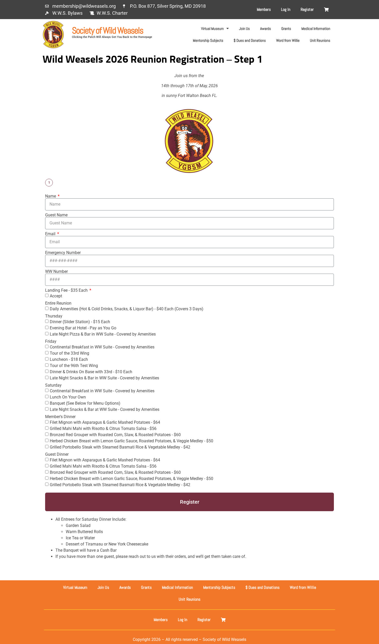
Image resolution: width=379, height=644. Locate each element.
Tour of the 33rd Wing (69, 352)
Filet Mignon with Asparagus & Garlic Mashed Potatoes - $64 (105, 422)
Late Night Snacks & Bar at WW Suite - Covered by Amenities (104, 409)
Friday (50, 341)
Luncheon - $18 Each (69, 359)
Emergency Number (63, 253)
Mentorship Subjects (208, 40)
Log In (285, 9)
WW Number (56, 272)
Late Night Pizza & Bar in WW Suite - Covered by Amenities (103, 333)
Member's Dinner (60, 417)
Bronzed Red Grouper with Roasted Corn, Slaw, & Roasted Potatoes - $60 (115, 434)
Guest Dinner (57, 454)
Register (307, 9)
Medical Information (315, 28)
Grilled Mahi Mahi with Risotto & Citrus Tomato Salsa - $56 (103, 428)
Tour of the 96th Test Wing (74, 365)
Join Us (244, 28)
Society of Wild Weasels (107, 30)
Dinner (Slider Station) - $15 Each (80, 321)
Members (264, 9)
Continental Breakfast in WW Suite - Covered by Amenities (102, 346)
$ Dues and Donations (250, 40)
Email (50, 234)
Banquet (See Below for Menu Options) (85, 403)
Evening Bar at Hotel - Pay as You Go (83, 327)
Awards (265, 28)
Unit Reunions (320, 40)
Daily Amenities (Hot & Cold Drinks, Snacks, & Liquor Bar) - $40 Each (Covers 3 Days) (126, 308)
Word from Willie (288, 40)
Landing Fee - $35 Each (67, 290)
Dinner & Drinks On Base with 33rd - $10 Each (91, 371)
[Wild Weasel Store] (326, 9)
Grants (286, 28)
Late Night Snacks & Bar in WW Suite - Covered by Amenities (104, 377)
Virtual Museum (212, 28)
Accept (56, 295)
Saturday (53, 385)
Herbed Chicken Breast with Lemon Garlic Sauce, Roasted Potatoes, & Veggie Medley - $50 (131, 440)
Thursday (53, 316)
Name (51, 196)
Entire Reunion (58, 303)
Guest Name (56, 215)
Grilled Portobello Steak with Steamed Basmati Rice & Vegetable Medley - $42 (120, 446)
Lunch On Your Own (68, 396)
